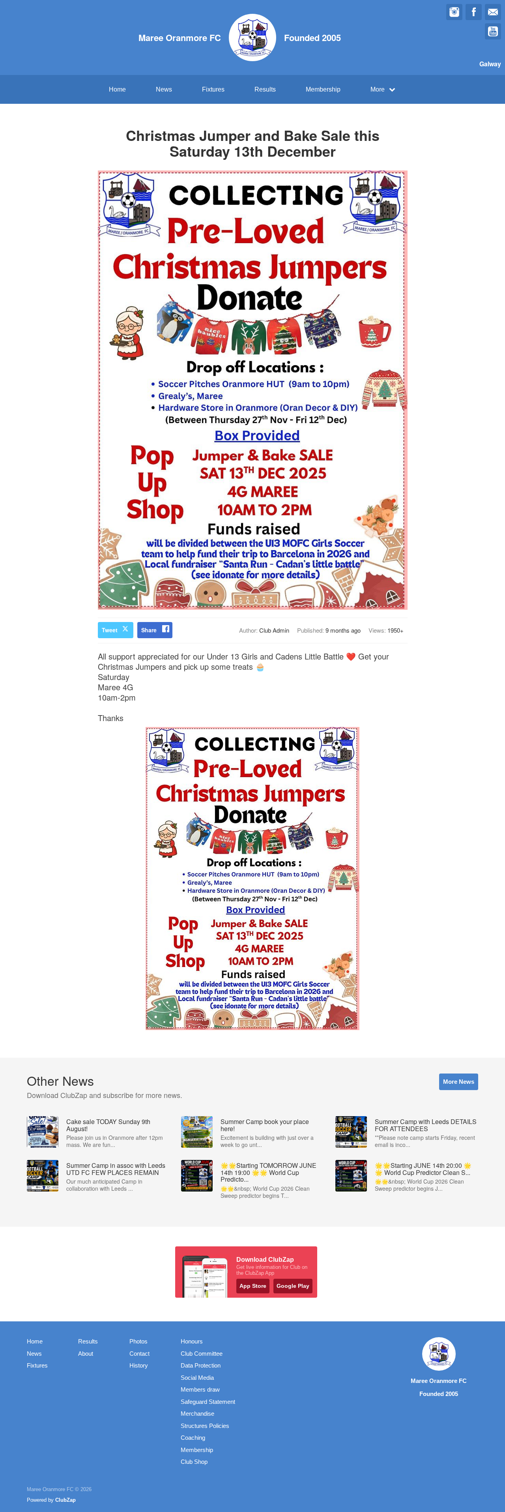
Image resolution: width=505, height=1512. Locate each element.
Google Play (293, 1286)
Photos (138, 1341)
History (138, 1365)
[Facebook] (474, 12)
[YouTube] (493, 31)
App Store (252, 1286)
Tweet (110, 630)
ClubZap (65, 1500)
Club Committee (202, 1353)
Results (265, 89)
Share (149, 630)
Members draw (200, 1389)
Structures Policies (205, 1425)
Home (117, 89)
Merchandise (197, 1413)
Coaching (193, 1437)
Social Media (197, 1377)
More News (458, 1081)
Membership (323, 89)
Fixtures (213, 89)
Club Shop (194, 1461)
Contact (139, 1353)
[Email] (493, 12)
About (85, 1353)
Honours (192, 1341)
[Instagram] (454, 12)
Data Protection (201, 1365)
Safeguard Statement (208, 1401)
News (164, 89)
